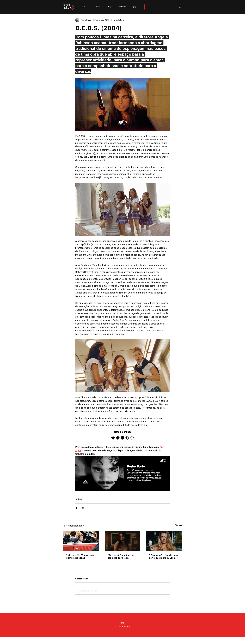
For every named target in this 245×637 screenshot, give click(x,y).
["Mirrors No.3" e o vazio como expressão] (81, 541)
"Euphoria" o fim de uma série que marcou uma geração (163, 556)
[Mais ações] (168, 20)
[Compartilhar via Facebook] (76, 507)
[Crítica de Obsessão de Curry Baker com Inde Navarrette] (122, 541)
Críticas (79, 499)
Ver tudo (178, 525)
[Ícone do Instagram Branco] (122, 622)
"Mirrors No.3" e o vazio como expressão (80, 556)
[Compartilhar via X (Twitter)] (83, 507)
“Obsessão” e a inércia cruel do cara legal (121, 556)
